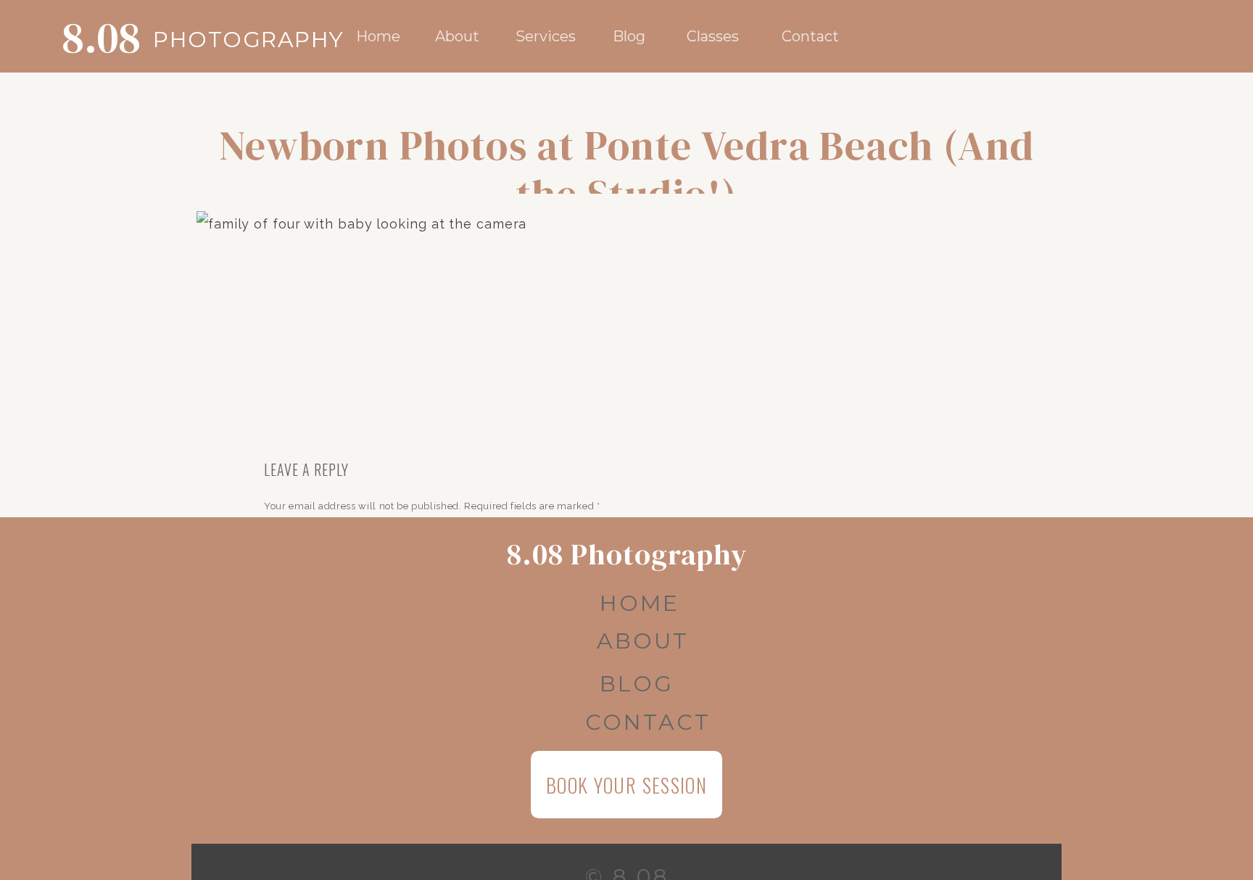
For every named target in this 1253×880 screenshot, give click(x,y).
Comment (290, 534)
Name (281, 719)
